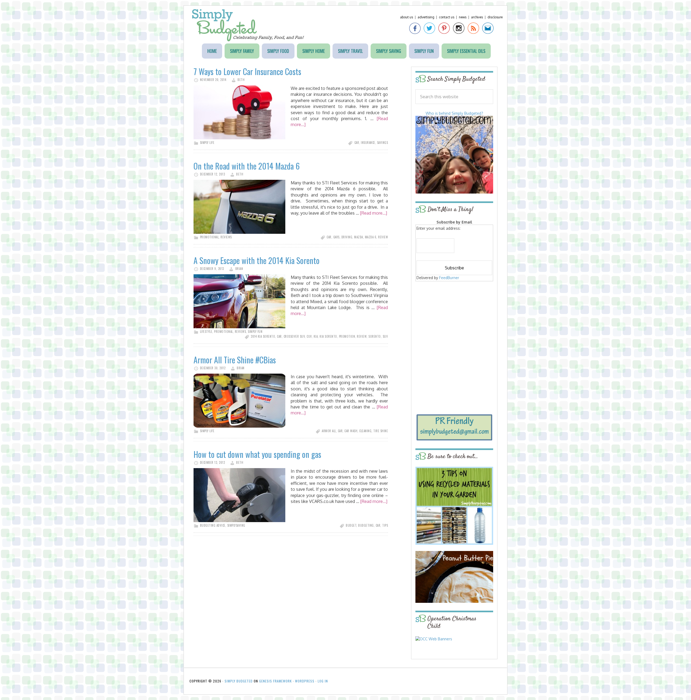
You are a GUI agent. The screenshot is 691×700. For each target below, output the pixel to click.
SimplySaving (236, 525)
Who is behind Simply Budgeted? (454, 113)
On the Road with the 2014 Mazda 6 (247, 166)
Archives (477, 17)
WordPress (304, 681)
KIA (316, 336)
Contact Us (446, 17)
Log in (323, 681)
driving (347, 237)
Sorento (374, 336)
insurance (368, 142)
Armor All (329, 431)
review (383, 237)
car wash (350, 431)
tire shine (380, 431)
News (462, 17)
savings (382, 142)
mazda (358, 237)
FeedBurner (449, 277)
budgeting (366, 525)
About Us (406, 17)
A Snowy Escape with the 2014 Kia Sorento (257, 260)
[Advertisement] (454, 322)
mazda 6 (371, 237)
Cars (336, 237)
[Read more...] (373, 213)
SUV (385, 336)
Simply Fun (255, 331)
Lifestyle (206, 331)
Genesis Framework (275, 681)
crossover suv (294, 336)
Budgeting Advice (212, 525)
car (356, 142)
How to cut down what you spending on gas (257, 454)
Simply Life (207, 142)
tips (385, 525)
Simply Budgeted (248, 25)
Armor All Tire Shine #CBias (235, 360)
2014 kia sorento (263, 336)
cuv (309, 336)
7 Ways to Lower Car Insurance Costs (247, 71)
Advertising (426, 17)
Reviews (226, 237)
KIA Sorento (328, 336)
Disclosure (495, 17)
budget (351, 525)
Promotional (209, 237)
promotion (347, 336)
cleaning (365, 431)
